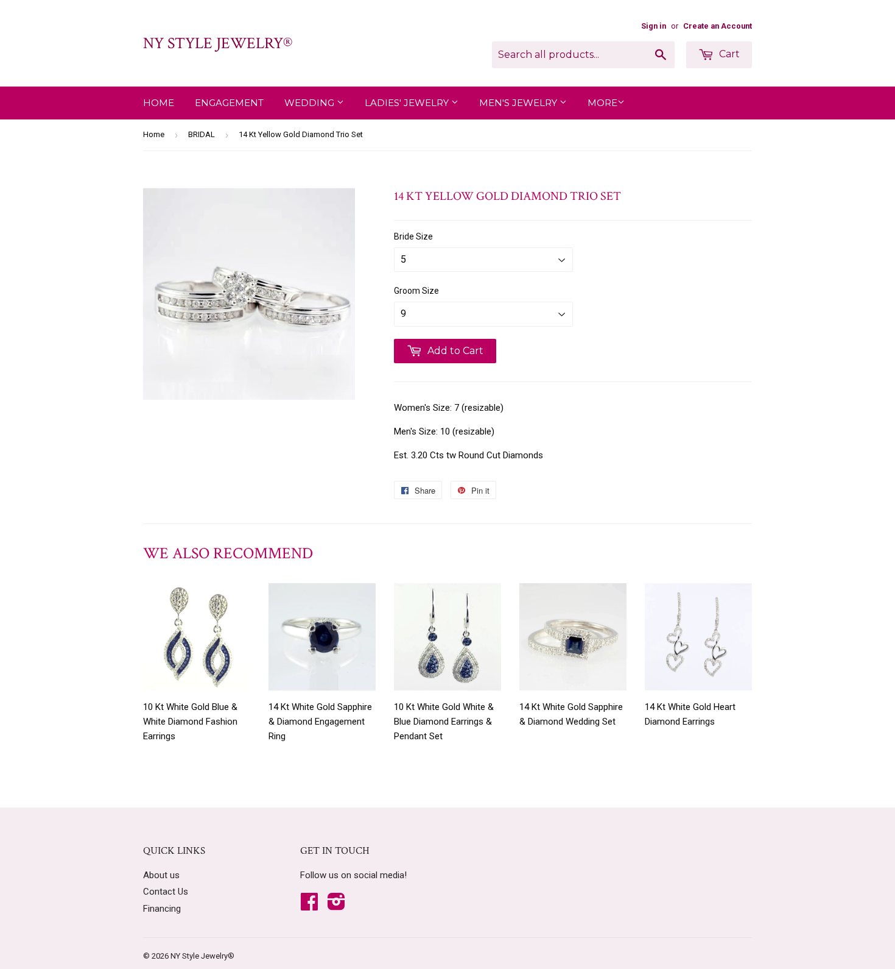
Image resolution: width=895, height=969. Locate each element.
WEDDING (310, 102)
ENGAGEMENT (229, 102)
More (602, 102)
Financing (162, 908)
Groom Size (416, 291)
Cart (728, 54)
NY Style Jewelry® (217, 43)
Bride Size (413, 236)
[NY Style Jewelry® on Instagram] (336, 905)
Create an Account (717, 25)
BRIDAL (201, 134)
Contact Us (165, 891)
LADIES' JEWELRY (408, 102)
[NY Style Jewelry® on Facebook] (309, 905)
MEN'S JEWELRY (519, 102)
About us (161, 875)
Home (158, 102)
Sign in (653, 25)
